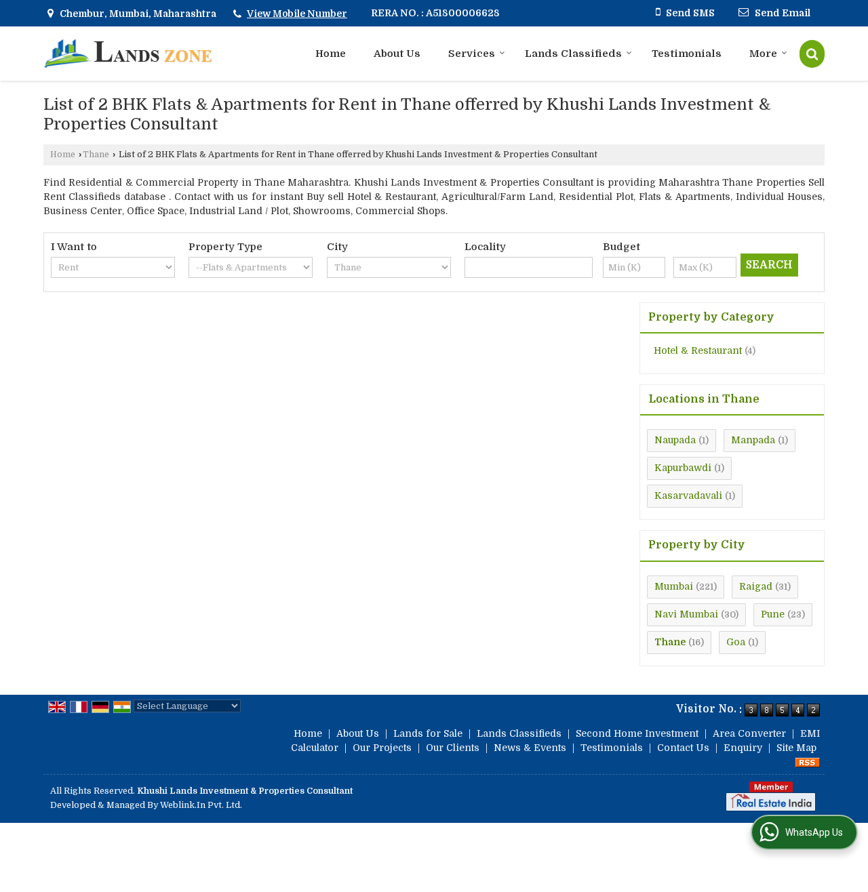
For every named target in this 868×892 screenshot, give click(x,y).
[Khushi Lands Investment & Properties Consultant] (127, 53)
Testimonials (687, 53)
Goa (735, 641)
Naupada (675, 439)
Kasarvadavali (688, 495)
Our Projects (382, 747)
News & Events (530, 747)
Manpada (753, 439)
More (763, 53)
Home (330, 53)
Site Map (796, 747)
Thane (96, 154)
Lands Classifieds (573, 53)
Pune (773, 614)
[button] (297, 13)
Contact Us (683, 747)
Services (471, 53)
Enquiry (743, 747)
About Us (397, 53)
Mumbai (673, 586)
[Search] (812, 54)
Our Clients (452, 747)
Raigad (755, 586)
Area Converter (749, 733)
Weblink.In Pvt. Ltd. (201, 805)
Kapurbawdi (682, 467)
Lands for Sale (427, 733)
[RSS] (807, 761)
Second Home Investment (637, 733)
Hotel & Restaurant (698, 350)
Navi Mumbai (686, 614)
